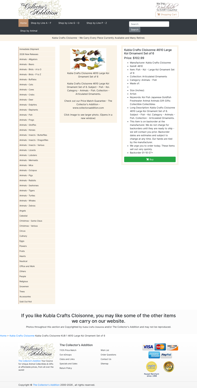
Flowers (23, 246)
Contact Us (106, 359)
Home (23, 22)
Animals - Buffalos (27, 79)
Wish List (105, 350)
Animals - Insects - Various (31, 145)
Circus (22, 231)
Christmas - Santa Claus (30, 221)
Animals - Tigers (27, 190)
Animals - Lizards (27, 150)
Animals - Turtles (27, 195)
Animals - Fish (25, 115)
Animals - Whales (27, 200)
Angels (22, 210)
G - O (68, 22)
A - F (41, 22)
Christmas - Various (28, 226)
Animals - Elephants (28, 109)
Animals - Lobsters (28, 155)
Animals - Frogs (26, 120)
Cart (169, 14)
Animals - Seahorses (29, 185)
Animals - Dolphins (28, 104)
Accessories (25, 296)
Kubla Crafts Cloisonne (93, 327)
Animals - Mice (26, 165)
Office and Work (27, 266)
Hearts (22, 256)
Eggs (21, 241)
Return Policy (66, 368)
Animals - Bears (26, 64)
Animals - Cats (26, 84)
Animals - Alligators (28, 59)
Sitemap (104, 363)
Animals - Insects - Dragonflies (33, 140)
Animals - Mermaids (28, 160)
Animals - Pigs (26, 175)
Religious (23, 281)
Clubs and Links (67, 359)
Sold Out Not (25, 301)
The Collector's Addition (29, 361)
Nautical (23, 261)
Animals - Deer (26, 99)
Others (22, 271)
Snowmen (24, 286)
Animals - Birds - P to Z (30, 74)
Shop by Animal (28, 30)
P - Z (97, 22)
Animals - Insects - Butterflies (33, 135)
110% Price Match (68, 350)
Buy (151, 159)
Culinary (23, 236)
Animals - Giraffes (27, 125)
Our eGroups (66, 354)
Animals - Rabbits (27, 180)
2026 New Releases (28, 54)
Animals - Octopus (28, 170)
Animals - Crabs (26, 94)
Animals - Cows (26, 89)
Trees (22, 291)
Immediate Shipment (29, 49)
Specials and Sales (68, 363)
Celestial (23, 215)
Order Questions (108, 354)
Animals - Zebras (27, 205)
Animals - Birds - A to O (30, 69)
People (22, 276)
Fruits (22, 251)
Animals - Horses (27, 130)
